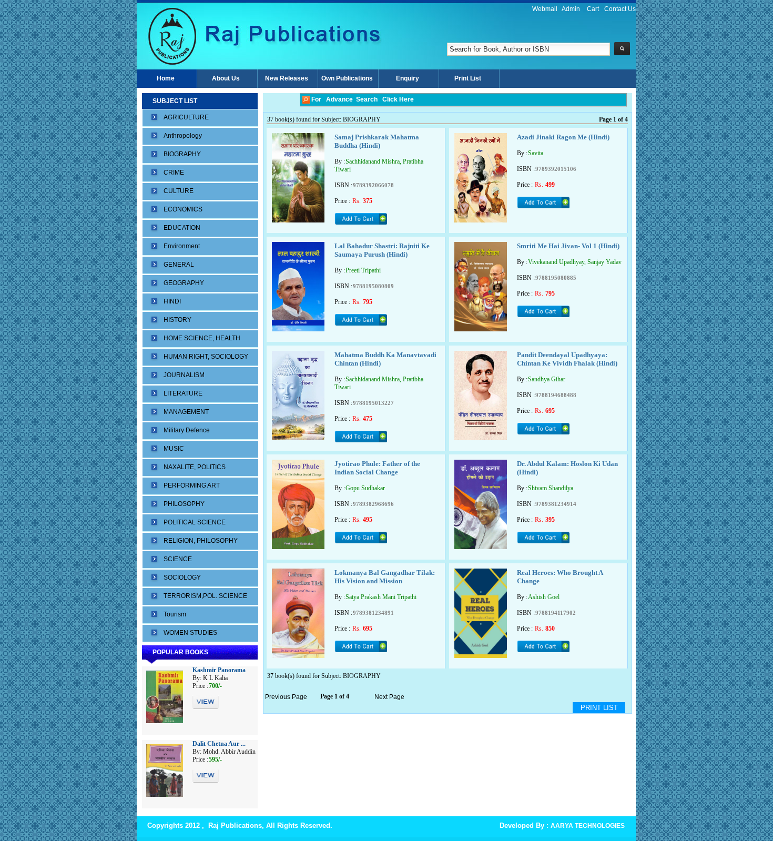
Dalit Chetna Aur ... (219, 743)
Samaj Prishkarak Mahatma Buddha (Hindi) (376, 141)
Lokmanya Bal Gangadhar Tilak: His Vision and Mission (384, 577)
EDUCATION (182, 227)
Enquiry (407, 78)
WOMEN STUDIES (190, 632)
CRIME (174, 172)
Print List (467, 78)
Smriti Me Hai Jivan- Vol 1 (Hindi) (568, 246)
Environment (182, 246)
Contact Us (620, 9)
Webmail (544, 9)
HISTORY (177, 319)
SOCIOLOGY (182, 577)
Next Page (389, 697)
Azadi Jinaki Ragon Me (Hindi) (563, 137)
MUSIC (174, 448)
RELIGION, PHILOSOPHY (201, 540)
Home (166, 78)
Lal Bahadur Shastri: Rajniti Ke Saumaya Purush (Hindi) (382, 250)
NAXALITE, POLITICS (195, 467)
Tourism (175, 614)
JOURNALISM (184, 375)
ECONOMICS (183, 209)
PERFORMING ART (192, 485)
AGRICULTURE (186, 117)
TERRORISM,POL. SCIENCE (205, 596)
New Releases (286, 78)
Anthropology (183, 135)
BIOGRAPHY (182, 154)
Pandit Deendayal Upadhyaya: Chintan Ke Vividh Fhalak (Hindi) (567, 359)
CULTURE (179, 191)
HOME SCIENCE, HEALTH (202, 338)
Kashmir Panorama (219, 670)
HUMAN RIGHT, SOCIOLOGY (206, 356)
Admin (571, 9)
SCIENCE (178, 559)
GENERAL (179, 264)
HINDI (172, 301)
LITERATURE (183, 393)
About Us (226, 78)
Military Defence (187, 430)
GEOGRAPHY (184, 283)
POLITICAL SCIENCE (195, 522)
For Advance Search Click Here (362, 99)
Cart (593, 9)
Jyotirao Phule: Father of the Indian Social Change (377, 468)
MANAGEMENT (186, 412)
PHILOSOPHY (184, 504)
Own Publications (347, 78)
